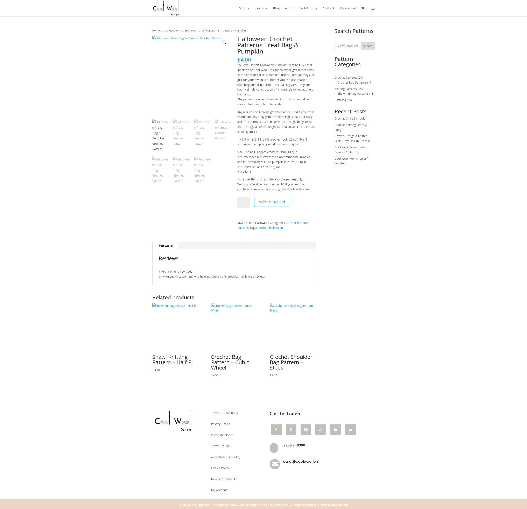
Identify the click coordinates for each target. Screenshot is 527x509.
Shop (242, 8)
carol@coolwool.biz (300, 461)
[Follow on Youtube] (350, 429)
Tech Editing (308, 8)
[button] (224, 42)
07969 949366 (293, 445)
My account (348, 8)
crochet (263, 228)
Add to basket (272, 202)
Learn (260, 8)
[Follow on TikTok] (320, 429)
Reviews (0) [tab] (165, 246)
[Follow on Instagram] (306, 429)
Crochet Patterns (172, 30)
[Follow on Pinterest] (291, 429)
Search (367, 46)
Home (156, 30)
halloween (276, 228)
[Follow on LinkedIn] (335, 429)
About (289, 8)
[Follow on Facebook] (276, 429)
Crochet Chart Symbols (350, 118)
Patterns (243, 228)
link (307, 189)
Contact (328, 8)
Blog (276, 8)
